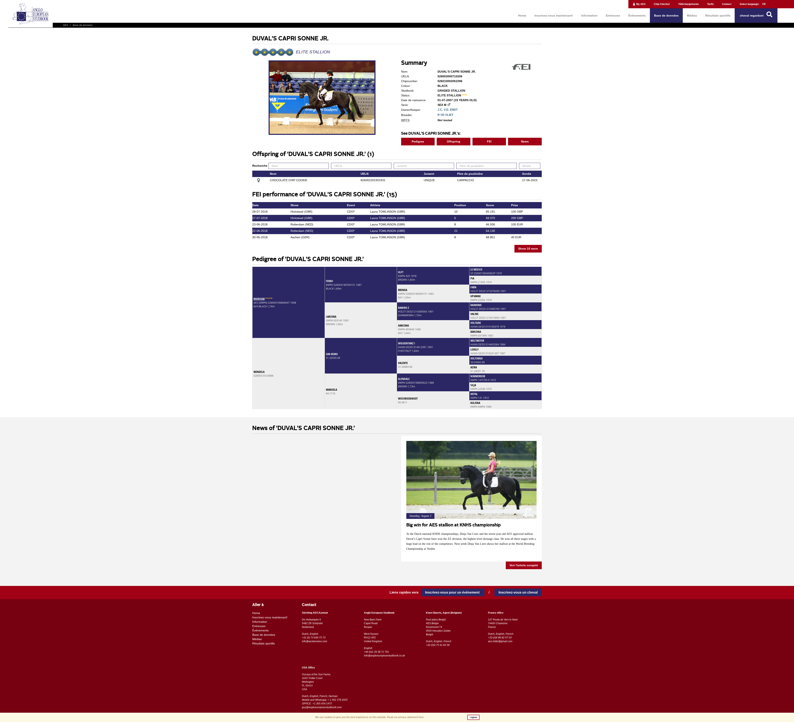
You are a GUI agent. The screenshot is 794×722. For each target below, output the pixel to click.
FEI (489, 141)
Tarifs (710, 4)
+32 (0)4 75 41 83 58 (438, 645)
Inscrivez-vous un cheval (518, 592)
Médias (692, 15)
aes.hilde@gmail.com (500, 641)
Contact (726, 4)
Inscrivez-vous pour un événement (452, 592)
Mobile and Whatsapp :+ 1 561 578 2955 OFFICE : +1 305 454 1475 (325, 701)
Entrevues (613, 15)
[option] (322, 98)
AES (66, 25)
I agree (473, 717)
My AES (641, 4)
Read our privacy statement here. (405, 717)
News (525, 141)
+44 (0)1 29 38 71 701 (376, 651)
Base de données (666, 15)
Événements (637, 15)
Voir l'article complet (523, 565)
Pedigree (418, 141)
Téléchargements (688, 4)
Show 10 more (528, 248)
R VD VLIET (445, 114)
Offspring (453, 141)
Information (589, 15)
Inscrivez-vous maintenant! (554, 15)
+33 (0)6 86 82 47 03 (500, 637)
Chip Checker (662, 4)
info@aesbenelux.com (314, 641)
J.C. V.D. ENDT (448, 109)
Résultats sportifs (718, 15)
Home (522, 15)
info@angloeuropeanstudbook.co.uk (384, 655)
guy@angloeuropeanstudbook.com (322, 707)
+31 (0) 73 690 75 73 (313, 637)
